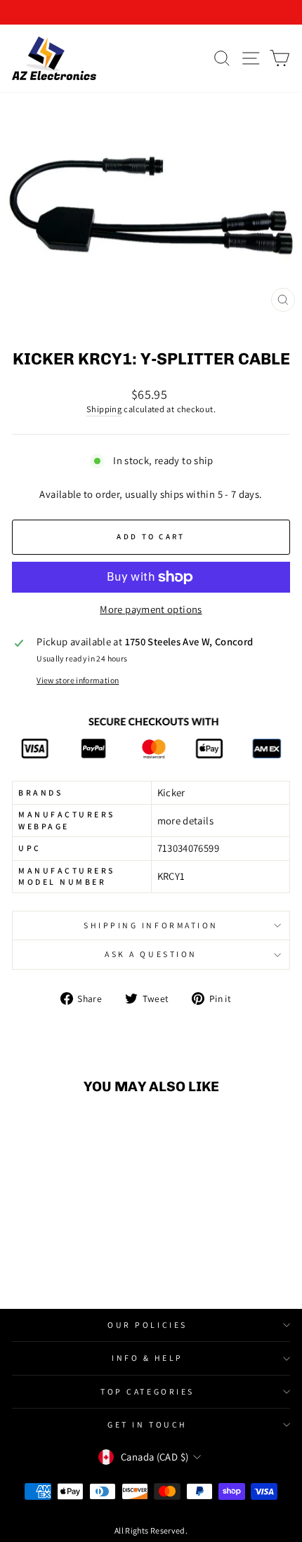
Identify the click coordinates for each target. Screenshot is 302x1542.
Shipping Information (151, 925)
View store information (78, 680)
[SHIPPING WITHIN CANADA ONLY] (151, 12)
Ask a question (151, 954)
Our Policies (147, 1324)
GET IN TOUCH (147, 1424)
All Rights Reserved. (151, 1530)
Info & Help (147, 1357)
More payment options (151, 609)
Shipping (104, 409)
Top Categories (147, 1391)
